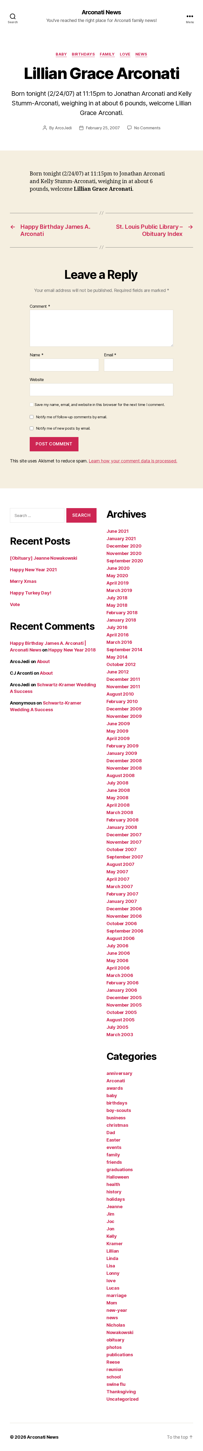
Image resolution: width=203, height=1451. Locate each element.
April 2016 (117, 634)
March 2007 (119, 886)
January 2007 (121, 901)
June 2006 (118, 953)
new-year (116, 1310)
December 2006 (124, 908)
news (141, 54)
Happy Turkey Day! (30, 592)
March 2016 (119, 642)
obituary (115, 1339)
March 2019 (119, 590)
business (116, 1117)
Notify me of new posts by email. (63, 428)
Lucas (112, 1288)
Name (36, 355)
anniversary (119, 1073)
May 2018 (116, 605)
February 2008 (122, 819)
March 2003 (119, 1034)
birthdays (83, 54)
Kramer (114, 1243)
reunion (114, 1369)
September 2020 (124, 560)
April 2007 (117, 879)
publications (119, 1354)
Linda (112, 1258)
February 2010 (122, 701)
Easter (113, 1140)
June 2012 (117, 671)
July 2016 (116, 627)
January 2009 (121, 753)
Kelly (111, 1236)
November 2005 (124, 1005)
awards (114, 1088)
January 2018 (121, 620)
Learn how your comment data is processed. (133, 460)
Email (110, 355)
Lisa (110, 1265)
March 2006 (119, 975)
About (43, 661)
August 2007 (120, 864)
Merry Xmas (23, 581)
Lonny (113, 1273)
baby (61, 54)
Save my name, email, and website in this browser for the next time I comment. (100, 404)
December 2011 (123, 679)
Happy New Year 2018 (72, 649)
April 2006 (117, 968)
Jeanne (114, 1206)
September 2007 (124, 856)
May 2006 (117, 960)
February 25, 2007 (103, 127)
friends (114, 1162)
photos (113, 1347)
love (125, 54)
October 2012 (121, 664)
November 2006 (124, 916)
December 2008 (124, 760)
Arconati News (101, 12)
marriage (116, 1295)
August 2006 (120, 938)
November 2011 (123, 686)
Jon (110, 1228)
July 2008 (117, 782)
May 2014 (116, 657)
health (113, 1184)
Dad (110, 1132)
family (107, 54)
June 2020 (118, 568)
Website (37, 379)
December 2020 (124, 546)
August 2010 (120, 694)
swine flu (116, 1384)
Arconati (115, 1080)
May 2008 (117, 797)
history (114, 1191)
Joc (110, 1221)
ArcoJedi (63, 127)
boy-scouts (118, 1110)
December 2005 (124, 997)
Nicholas (115, 1325)
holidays (115, 1199)
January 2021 (121, 538)
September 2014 (124, 649)
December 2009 (124, 708)
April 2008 (117, 805)
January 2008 (121, 827)
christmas (117, 1125)
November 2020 (124, 553)
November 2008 (124, 768)
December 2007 (124, 834)
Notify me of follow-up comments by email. (71, 417)
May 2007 (117, 871)
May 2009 (117, 731)
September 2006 (124, 931)
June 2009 (118, 723)
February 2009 (122, 745)
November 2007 (124, 842)
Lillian (112, 1251)
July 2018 (116, 597)
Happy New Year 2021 (33, 569)
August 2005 (120, 1019)
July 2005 (117, 1027)
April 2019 (117, 583)
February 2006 (122, 982)
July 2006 (117, 945)
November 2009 (124, 716)
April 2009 (117, 738)
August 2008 (120, 775)
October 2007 (121, 849)
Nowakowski (119, 1332)
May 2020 (117, 575)
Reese (113, 1362)
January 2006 (121, 990)
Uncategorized (122, 1399)
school (113, 1376)
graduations (119, 1169)
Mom (111, 1302)
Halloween (117, 1177)
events (113, 1147)
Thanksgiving (121, 1391)
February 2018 (122, 612)
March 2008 (119, 812)
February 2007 (122, 894)
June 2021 (117, 531)
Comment (40, 306)
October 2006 (121, 923)
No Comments (147, 127)
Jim (110, 1214)
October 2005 (121, 1012)
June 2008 (118, 790)
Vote (15, 604)
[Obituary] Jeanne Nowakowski (43, 558)
